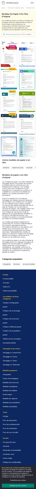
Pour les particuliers (10, 420)
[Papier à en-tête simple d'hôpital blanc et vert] (27, 147)
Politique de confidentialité (12, 462)
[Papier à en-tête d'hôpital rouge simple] (9, 57)
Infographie (7, 374)
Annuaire (6, 283)
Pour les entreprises (10, 428)
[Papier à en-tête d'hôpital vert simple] (27, 102)
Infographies (7, 264)
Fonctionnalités (8, 279)
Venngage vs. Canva (10, 357)
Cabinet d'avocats (17, 167)
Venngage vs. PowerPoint (12, 353)
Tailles (23, 43)
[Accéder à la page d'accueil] (10, 2)
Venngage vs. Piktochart (11, 365)
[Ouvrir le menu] (32, 3)
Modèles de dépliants (10, 386)
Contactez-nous (8, 454)
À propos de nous (9, 442)
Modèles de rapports (10, 398)
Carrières (6, 446)
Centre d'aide (7, 458)
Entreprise (6, 167)
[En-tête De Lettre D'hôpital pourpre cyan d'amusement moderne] (27, 79)
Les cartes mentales (29, 264)
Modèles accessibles (10, 406)
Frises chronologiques (10, 378)
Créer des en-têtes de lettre (16, 8)
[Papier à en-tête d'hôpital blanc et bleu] (9, 147)
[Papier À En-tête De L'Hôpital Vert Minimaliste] (9, 102)
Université (29, 167)
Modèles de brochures (11, 382)
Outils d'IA (6, 287)
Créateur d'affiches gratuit (12, 327)
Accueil (3, 8)
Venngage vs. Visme (10, 361)
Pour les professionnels (11, 424)
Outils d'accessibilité (10, 291)
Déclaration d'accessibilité (12, 450)
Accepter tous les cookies (18, 485)
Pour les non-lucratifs (10, 432)
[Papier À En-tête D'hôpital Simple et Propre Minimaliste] (9, 79)
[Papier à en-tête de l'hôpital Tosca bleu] (27, 124)
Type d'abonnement (12, 42)
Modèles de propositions (11, 402)
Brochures (17, 264)
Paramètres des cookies (18, 480)
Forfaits (5, 416)
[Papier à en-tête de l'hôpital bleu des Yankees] (9, 124)
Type (31, 43)
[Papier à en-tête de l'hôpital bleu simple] (27, 57)
